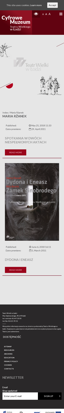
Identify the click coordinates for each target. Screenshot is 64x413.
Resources (9, 350)
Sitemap (8, 346)
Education (9, 358)
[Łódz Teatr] (16, 23)
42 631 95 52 (13, 321)
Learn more (36, 5)
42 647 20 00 (16, 318)
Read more (15, 152)
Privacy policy (11, 361)
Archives (8, 354)
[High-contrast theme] (36, 14)
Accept (52, 5)
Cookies (8, 365)
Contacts (9, 369)
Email (9, 387)
